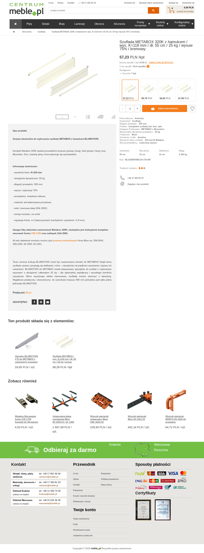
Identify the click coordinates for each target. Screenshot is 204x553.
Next (113, 78)
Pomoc (61, 3)
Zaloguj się (173, 3)
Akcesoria (119, 24)
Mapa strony (106, 485)
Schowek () (129, 3)
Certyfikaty (145, 493)
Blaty (62, 24)
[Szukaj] (153, 10)
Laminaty (79, 24)
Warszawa (162, 444)
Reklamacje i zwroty (82, 501)
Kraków (115, 444)
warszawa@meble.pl (49, 503)
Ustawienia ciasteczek (82, 535)
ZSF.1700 (36, 233)
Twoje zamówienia (81, 519)
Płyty (29, 24)
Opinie (76, 479)
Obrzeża (99, 24)
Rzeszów (161, 450)
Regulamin (106, 473)
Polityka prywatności (110, 479)
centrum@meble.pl (48, 477)
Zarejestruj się (188, 3)
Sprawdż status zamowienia (151, 3)
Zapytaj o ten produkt (138, 184)
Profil (75, 524)
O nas (51, 3)
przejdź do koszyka (185, 11)
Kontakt (71, 3)
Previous (11, 78)
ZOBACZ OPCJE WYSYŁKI (161, 63)
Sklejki (45, 24)
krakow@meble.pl (48, 494)
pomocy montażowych (65, 240)
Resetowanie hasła (81, 530)
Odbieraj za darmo (69, 450)
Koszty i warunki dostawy (84, 496)
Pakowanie (78, 490)
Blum (29, 292)
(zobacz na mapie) (21, 494)
